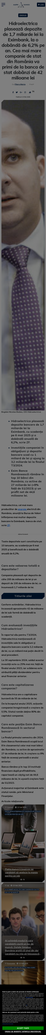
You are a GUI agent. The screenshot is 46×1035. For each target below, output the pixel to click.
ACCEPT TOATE (23, 1028)
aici (26, 1005)
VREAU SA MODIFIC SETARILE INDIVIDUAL (23, 1031)
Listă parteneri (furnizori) (7, 1023)
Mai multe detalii (29, 997)
